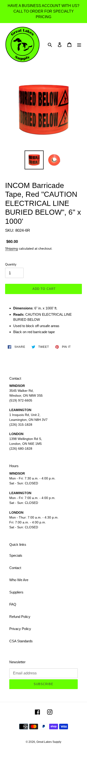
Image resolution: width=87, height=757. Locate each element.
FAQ (12, 604)
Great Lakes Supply (48, 742)
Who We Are (18, 580)
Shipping (11, 248)
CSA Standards (21, 641)
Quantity (10, 264)
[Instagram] (49, 712)
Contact (15, 568)
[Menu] (79, 45)
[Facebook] (37, 712)
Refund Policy (19, 617)
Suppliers (16, 592)
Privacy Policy (20, 629)
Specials (15, 555)
